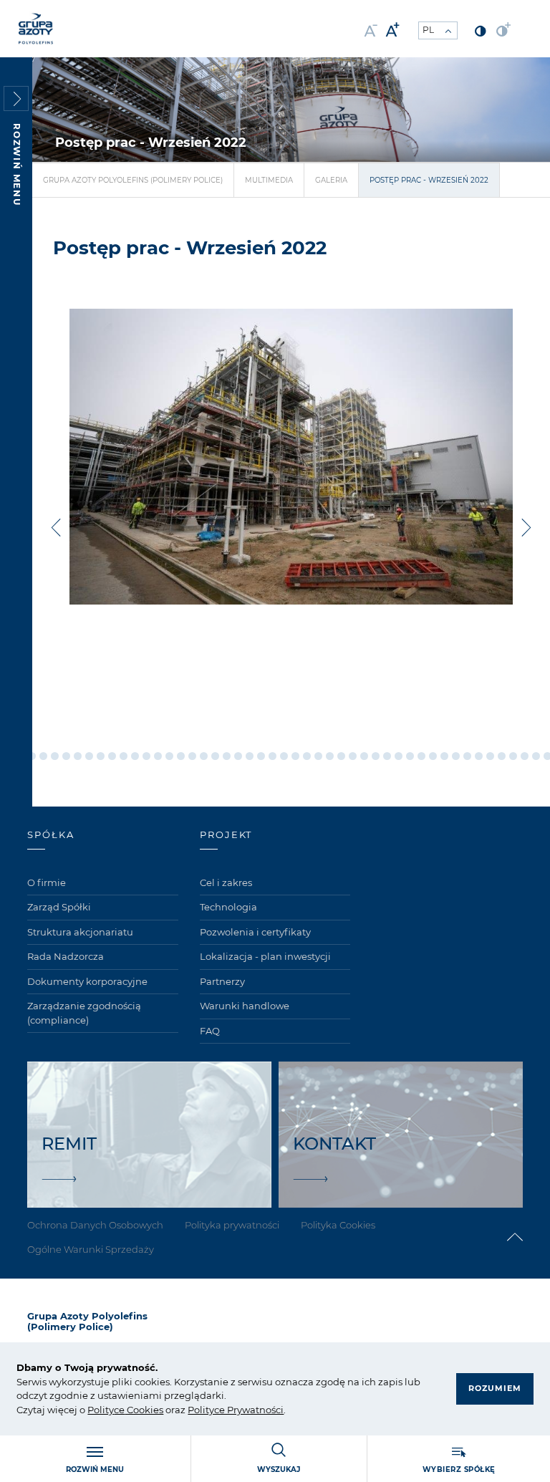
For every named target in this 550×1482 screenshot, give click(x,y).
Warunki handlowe (244, 1005)
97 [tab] (433, 756)
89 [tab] (341, 756)
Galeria (331, 180)
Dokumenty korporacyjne (87, 981)
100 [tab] (467, 756)
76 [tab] (192, 756)
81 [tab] (250, 756)
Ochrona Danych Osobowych (95, 1225)
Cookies (144, 1409)
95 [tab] (410, 756)
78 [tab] (215, 756)
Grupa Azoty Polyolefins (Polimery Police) (133, 180)
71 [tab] (135, 756)
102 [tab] (490, 756)
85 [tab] (295, 756)
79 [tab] (227, 756)
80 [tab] (238, 756)
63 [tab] (43, 756)
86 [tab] (307, 756)
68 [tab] (101, 756)
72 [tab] (146, 756)
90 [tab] (353, 756)
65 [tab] (66, 756)
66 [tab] (78, 756)
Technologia (228, 907)
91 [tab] (364, 756)
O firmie (46, 882)
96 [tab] (421, 756)
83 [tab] (272, 756)
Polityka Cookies (338, 1225)
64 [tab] (55, 756)
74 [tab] (169, 756)
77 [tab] (204, 756)
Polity (100, 1409)
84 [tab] (284, 756)
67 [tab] (89, 756)
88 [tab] (330, 756)
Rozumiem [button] (494, 1388)
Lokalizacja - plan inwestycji (265, 956)
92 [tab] (376, 756)
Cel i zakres (226, 882)
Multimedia (269, 180)
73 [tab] (158, 756)
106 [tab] (536, 756)
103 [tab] (502, 756)
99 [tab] (456, 756)
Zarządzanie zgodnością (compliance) (84, 1013)
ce (119, 1409)
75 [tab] (181, 756)
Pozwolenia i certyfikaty (255, 932)
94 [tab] (398, 756)
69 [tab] (112, 756)
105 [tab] (525, 756)
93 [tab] (387, 756)
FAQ (210, 1030)
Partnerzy (222, 981)
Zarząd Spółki (59, 907)
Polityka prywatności (232, 1225)
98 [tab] (444, 756)
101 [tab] (479, 756)
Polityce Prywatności (236, 1409)
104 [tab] (513, 756)
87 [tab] (318, 756)
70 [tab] (123, 756)
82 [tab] (261, 756)
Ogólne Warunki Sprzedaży (90, 1249)
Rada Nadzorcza (65, 956)
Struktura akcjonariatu (80, 932)
